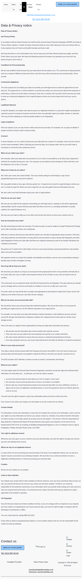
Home (6, 4)
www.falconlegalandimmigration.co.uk (41, 569)
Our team (21, 7)
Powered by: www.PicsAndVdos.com (41, 572)
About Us (14, 7)
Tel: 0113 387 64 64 (9, 553)
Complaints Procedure (14, 562)
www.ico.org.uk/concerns (21, 521)
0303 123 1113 (29, 515)
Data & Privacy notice (41, 562)
